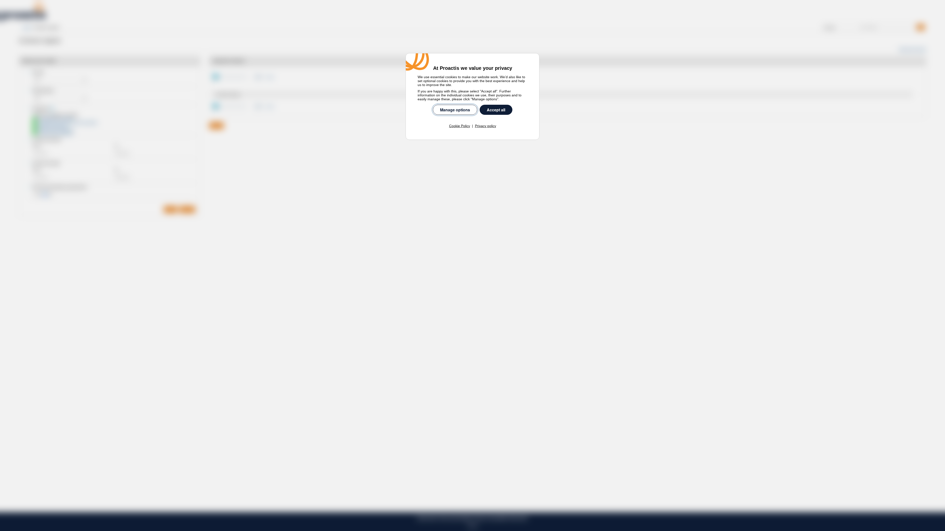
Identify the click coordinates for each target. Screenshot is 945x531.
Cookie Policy (459, 126)
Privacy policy (485, 126)
